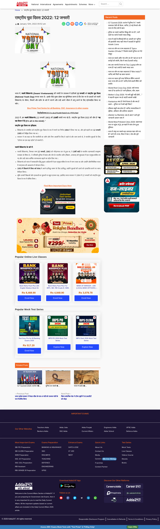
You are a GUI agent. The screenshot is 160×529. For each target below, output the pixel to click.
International (45, 4)
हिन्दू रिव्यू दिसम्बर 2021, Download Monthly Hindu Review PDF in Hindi (57, 113)
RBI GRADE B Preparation (25, 470)
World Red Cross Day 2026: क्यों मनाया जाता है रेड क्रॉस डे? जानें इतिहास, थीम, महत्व (123, 89)
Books (124, 463)
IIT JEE (71, 451)
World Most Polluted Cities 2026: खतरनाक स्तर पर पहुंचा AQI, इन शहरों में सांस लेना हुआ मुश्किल (125, 124)
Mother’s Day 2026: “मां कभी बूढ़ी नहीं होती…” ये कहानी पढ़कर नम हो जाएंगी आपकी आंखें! (125, 96)
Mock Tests (126, 447)
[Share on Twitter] (81, 24)
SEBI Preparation (22, 455)
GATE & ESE (73, 447)
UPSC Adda (130, 427)
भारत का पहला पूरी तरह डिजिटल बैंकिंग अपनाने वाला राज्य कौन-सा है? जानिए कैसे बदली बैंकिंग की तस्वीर (125, 81)
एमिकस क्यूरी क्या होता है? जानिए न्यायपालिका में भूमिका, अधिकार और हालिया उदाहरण (124, 109)
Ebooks (125, 459)
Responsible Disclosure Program (92, 519)
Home (17, 10)
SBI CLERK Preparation (24, 451)
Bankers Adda (42, 431)
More (91, 4)
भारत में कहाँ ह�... (80, 386)
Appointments (71, 4)
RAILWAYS (46, 455)
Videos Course (127, 455)
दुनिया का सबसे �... (53, 386)
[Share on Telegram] (68, 24)
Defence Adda (131, 431)
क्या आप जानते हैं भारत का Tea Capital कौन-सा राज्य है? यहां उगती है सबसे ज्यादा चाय (124, 66)
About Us (98, 447)
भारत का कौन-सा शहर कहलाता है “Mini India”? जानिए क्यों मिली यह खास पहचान (124, 73)
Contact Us (99, 451)
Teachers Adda (43, 427)
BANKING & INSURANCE (51, 447)
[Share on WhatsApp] (63, 24)
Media (97, 455)
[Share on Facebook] (76, 24)
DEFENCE (46, 463)
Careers (105, 459)
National (35, 4)
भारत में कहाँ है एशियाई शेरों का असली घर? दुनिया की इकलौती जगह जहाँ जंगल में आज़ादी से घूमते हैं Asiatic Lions (124, 41)
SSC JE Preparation (23, 459)
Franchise (99, 463)
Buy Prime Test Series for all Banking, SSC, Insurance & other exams (57, 108)
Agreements (58, 4)
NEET (70, 455)
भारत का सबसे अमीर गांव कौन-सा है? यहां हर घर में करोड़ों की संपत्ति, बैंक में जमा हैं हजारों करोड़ (125, 59)
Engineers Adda (110, 427)
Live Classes (127, 451)
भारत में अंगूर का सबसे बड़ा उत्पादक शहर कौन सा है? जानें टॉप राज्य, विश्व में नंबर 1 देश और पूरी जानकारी (124, 134)
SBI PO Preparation (22, 447)
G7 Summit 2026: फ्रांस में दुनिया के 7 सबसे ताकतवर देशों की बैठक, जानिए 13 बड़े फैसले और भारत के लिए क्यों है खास (124, 25)
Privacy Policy (151, 519)
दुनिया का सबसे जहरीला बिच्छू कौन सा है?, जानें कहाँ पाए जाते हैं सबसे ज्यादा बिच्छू (124, 33)
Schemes (83, 4)
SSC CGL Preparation (23, 463)
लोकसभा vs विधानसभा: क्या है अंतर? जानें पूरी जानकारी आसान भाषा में (124, 116)
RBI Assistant (20, 466)
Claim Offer (132, 527)
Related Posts (22, 365)
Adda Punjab (87, 427)
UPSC (44, 470)
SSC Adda (63, 431)
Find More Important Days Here (58, 186)
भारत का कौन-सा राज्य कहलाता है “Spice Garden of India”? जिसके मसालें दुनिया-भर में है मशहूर (125, 51)
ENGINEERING (48, 466)
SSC (43, 451)
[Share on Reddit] (72, 24)
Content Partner (101, 467)
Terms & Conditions (135, 519)
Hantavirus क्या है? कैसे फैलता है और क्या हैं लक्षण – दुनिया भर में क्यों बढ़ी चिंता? (123, 103)
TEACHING (46, 459)
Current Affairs (87, 431)
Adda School (109, 431)
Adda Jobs (64, 427)
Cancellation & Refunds (116, 519)
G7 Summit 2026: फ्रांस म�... (29, 386)
